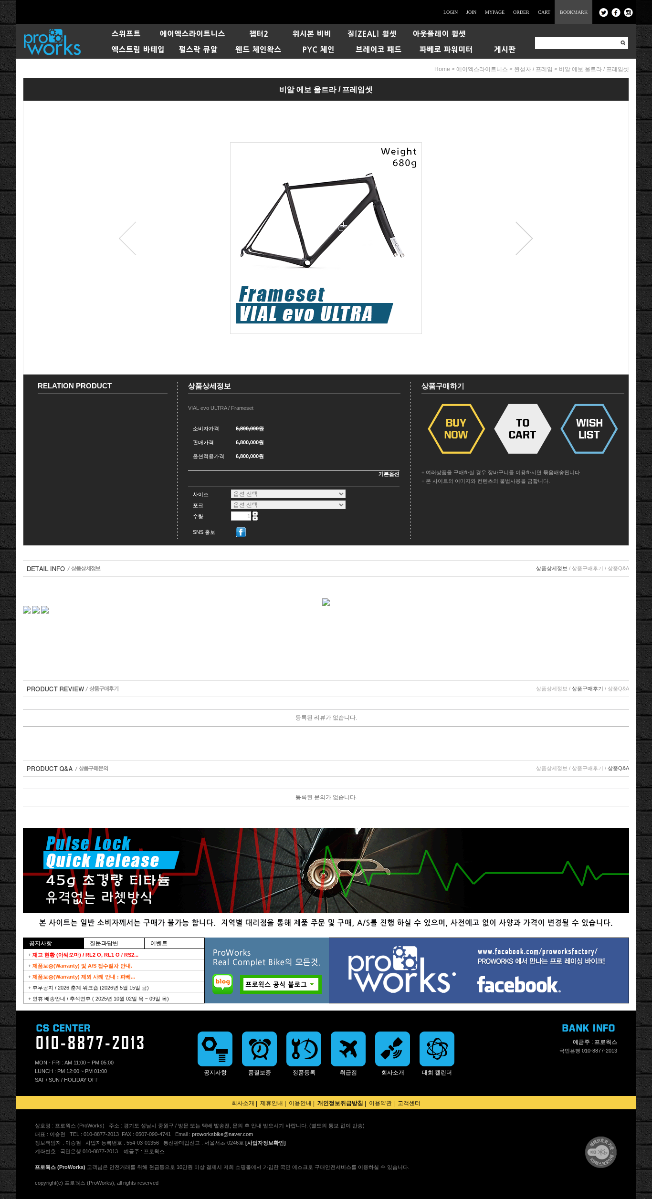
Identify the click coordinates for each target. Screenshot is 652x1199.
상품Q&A (618, 568)
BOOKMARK (574, 12)
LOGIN (450, 12)
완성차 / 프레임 (533, 69)
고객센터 (409, 1103)
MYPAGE (495, 12)
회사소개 (242, 1103)
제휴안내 (271, 1103)
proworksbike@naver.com (222, 1134)
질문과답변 (104, 943)
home (442, 69)
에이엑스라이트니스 (482, 69)
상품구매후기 (587, 568)
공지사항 (40, 943)
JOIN (471, 12)
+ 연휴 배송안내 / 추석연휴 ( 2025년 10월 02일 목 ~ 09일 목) (98, 998)
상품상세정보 (552, 568)
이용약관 (380, 1103)
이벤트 (159, 943)
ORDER (521, 12)
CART (544, 12)
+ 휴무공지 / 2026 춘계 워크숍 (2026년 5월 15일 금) (88, 987)
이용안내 (300, 1103)
